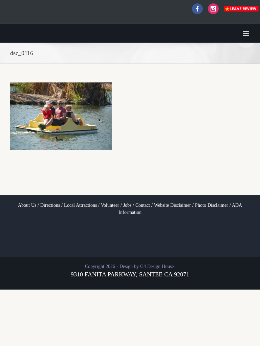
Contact (142, 205)
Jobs (127, 205)
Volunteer (110, 205)
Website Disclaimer (172, 205)
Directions (50, 205)
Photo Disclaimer (211, 205)
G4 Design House (157, 266)
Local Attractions (80, 205)
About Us (27, 205)
